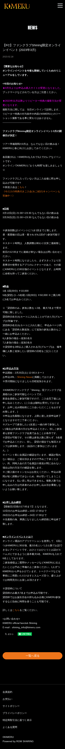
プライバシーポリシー (15, 713)
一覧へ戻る (33, 655)
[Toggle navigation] (60, 6)
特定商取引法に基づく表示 (17, 720)
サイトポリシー (11, 706)
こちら (20, 187)
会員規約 (7, 692)
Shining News (24, 377)
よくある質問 (10, 727)
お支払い (7, 699)
